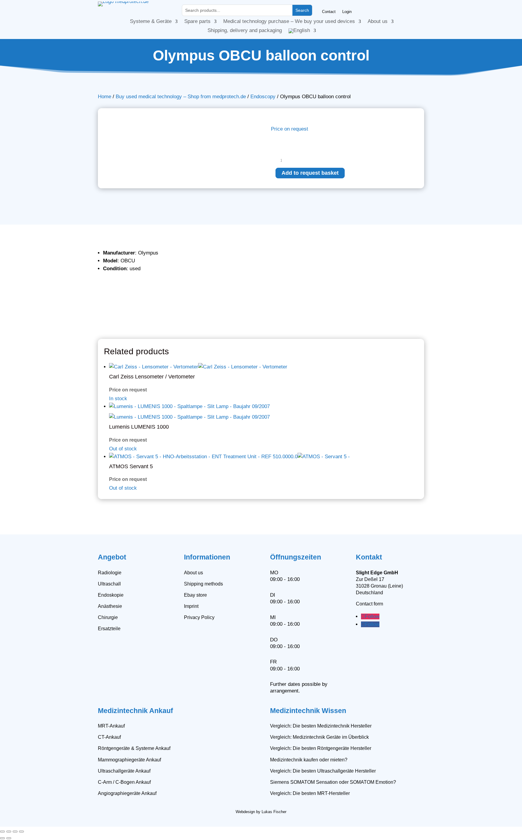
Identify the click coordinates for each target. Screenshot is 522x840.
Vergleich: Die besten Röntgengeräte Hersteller (320, 748)
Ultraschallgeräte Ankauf (124, 771)
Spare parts (197, 21)
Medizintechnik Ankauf (135, 711)
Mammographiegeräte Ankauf (129, 759)
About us (378, 21)
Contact (329, 12)
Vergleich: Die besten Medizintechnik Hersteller (321, 725)
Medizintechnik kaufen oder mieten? (308, 759)
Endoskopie (111, 595)
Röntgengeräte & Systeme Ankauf (134, 748)
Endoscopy (263, 96)
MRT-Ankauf (111, 725)
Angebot (112, 557)
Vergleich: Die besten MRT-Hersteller (310, 793)
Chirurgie (108, 617)
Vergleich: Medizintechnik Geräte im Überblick (319, 737)
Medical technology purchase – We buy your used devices (289, 21)
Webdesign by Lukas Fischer (261, 811)
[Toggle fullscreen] (8, 831)
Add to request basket (310, 173)
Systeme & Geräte (151, 21)
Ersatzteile (109, 628)
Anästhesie (110, 606)
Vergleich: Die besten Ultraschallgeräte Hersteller (323, 771)
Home (104, 96)
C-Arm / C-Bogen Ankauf (124, 782)
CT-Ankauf (109, 737)
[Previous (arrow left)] (2, 838)
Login (347, 12)
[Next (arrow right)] (8, 838)
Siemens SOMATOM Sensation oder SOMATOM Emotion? (333, 782)
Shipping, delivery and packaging (245, 30)
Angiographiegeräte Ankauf (127, 793)
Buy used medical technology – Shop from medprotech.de (181, 96)
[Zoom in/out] (2, 831)
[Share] (15, 831)
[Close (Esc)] (21, 831)
